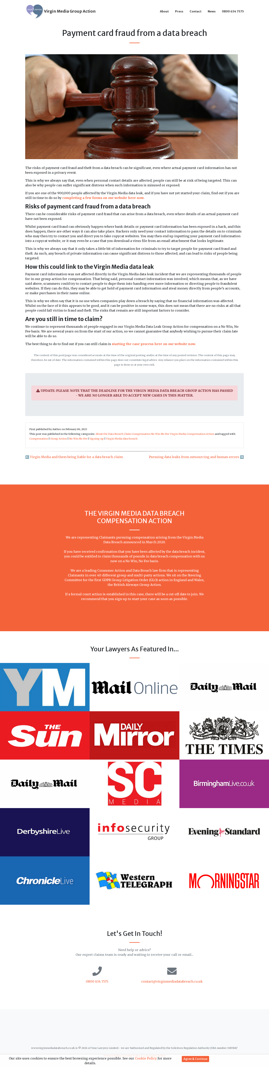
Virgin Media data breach (121, 438)
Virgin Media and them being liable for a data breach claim (76, 457)
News (212, 11)
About (164, 11)
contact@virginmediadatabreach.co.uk (172, 981)
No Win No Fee (160, 433)
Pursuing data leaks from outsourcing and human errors (194, 457)
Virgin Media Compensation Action (192, 433)
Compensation (38, 438)
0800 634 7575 (233, 11)
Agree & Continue (195, 1059)
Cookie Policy (146, 1058)
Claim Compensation (137, 433)
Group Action (58, 438)
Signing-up (96, 438)
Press (179, 11)
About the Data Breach (109, 433)
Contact (195, 11)
